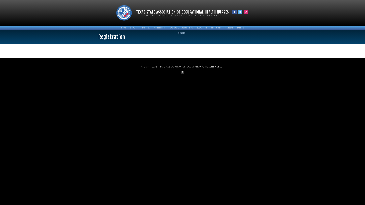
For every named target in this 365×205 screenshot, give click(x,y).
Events (240, 27)
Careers (229, 27)
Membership (160, 27)
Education (202, 27)
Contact (182, 33)
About (133, 27)
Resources (216, 27)
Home (123, 27)
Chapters (145, 27)
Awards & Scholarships (181, 27)
